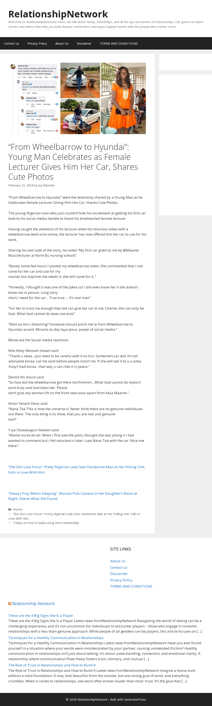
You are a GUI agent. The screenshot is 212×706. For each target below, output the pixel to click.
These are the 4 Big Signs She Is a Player (40, 615)
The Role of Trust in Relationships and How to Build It (52, 665)
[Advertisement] (185, 145)
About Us (62, 43)
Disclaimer (84, 43)
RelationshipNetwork (58, 13)
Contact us (11, 43)
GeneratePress (135, 699)
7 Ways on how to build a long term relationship (46, 523)
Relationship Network (33, 603)
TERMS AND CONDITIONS (119, 43)
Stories (18, 509)
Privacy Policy (37, 43)
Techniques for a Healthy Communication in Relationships (56, 637)
